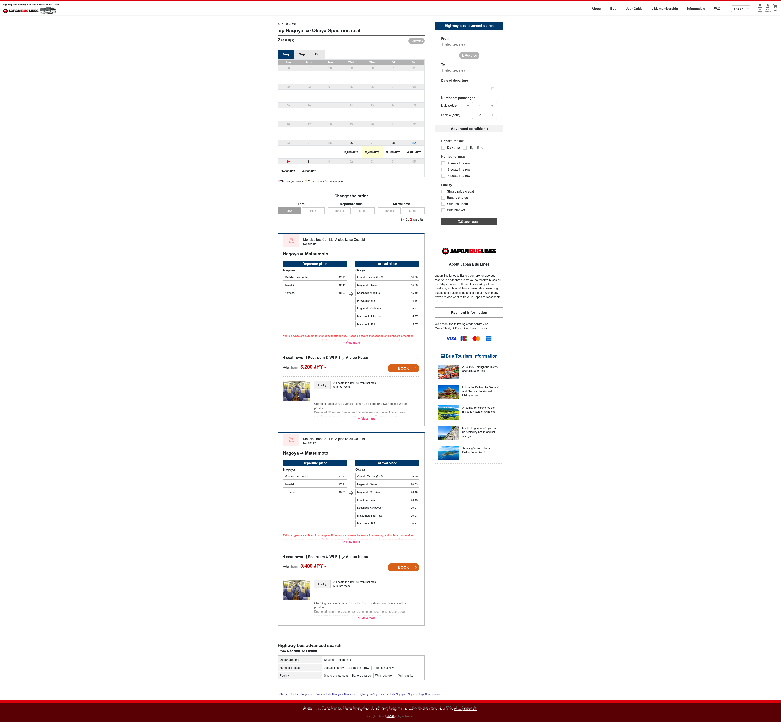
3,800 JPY (393, 152)
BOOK (403, 368)
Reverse (418, 41)
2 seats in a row (334, 668)
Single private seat (336, 675)
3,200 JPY (372, 152)
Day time (453, 147)
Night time (476, 147)
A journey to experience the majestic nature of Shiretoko (478, 409)
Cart (775, 11)
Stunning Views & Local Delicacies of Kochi (476, 450)
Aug (286, 54)
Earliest (339, 211)
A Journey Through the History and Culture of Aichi (480, 369)
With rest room (384, 675)
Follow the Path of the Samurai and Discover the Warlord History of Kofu (480, 391)
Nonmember (768, 11)
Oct (317, 54)
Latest (363, 211)
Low (289, 211)
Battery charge (361, 675)
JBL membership (665, 8)
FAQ (717, 8)
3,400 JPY (351, 152)
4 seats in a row (383, 668)
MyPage (760, 11)
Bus (613, 8)
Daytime (329, 660)
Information (696, 8)
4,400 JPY (414, 152)
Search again (470, 221)
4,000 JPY (288, 170)
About (596, 8)
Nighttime (345, 660)
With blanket (406, 675)
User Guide (634, 8)
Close (391, 716)
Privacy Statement (465, 709)
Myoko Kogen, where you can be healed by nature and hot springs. (479, 432)
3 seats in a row (359, 668)
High (313, 211)
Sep (302, 54)
